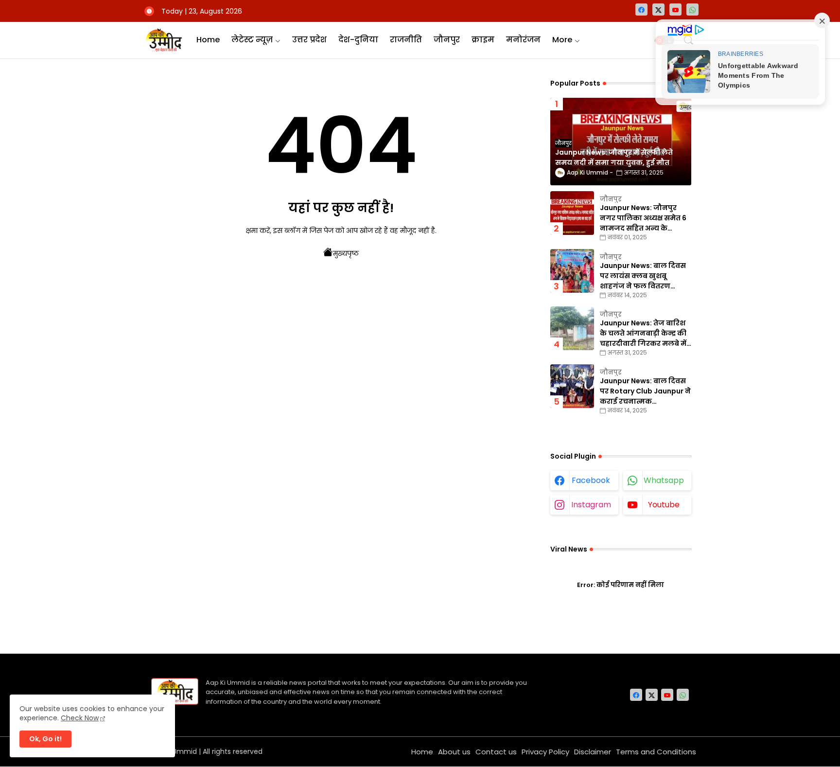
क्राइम (483, 39)
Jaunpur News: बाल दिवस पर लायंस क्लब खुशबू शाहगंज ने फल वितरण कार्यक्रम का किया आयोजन (643, 276)
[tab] (208, 40)
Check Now (80, 718)
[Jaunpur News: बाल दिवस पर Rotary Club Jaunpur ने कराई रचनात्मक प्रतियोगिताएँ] (572, 386)
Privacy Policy (545, 752)
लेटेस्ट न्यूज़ (252, 39)
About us (454, 752)
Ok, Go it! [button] (45, 739)
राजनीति (406, 39)
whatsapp (664, 480)
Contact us (496, 752)
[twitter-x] (658, 9)
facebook (591, 480)
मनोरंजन (523, 39)
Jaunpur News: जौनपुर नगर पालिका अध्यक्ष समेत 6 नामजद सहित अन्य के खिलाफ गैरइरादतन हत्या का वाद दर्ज (644, 218)
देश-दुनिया (358, 39)
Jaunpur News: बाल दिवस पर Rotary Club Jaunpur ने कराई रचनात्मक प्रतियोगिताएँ (645, 391)
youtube (664, 504)
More (562, 39)
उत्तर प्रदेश (309, 39)
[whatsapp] (692, 9)
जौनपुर (447, 39)
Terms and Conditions (656, 752)
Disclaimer (592, 752)
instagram (591, 504)
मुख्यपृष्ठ (346, 253)
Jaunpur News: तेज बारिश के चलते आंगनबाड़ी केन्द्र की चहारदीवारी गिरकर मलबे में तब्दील (643, 333)
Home (208, 39)
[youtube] (675, 9)
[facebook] (641, 9)
